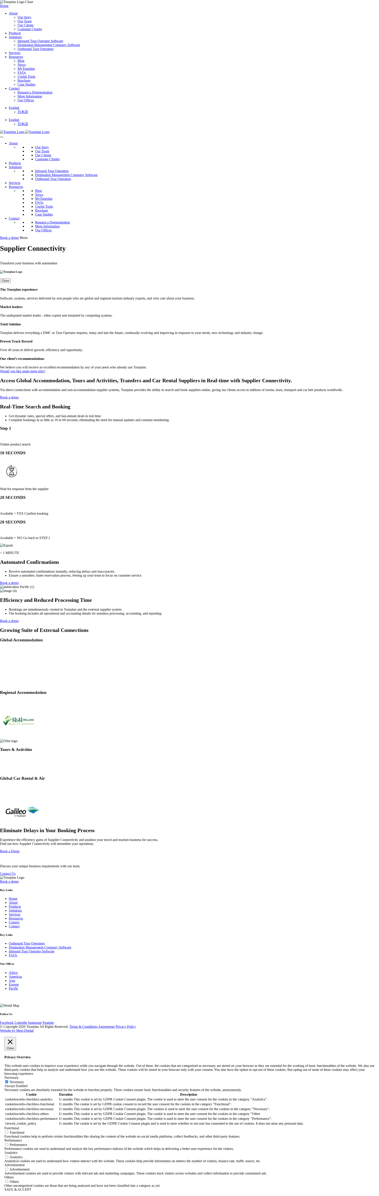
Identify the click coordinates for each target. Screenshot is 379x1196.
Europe (14, 984)
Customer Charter (30, 29)
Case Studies (26, 84)
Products (15, 33)
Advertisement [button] (14, 1165)
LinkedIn (20, 1023)
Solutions (15, 37)
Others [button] (9, 1177)
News (22, 65)
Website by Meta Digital (17, 1030)
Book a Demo (10, 851)
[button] (14, 108)
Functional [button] (11, 1128)
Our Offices (26, 100)
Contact (14, 88)
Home (4, 6)
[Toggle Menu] (2, 137)
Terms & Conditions (83, 1026)
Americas (15, 976)
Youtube (48, 1023)
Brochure (24, 80)
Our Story (24, 17)
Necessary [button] (11, 1077)
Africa (13, 972)
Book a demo (9, 238)
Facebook (7, 1023)
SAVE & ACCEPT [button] (17, 1189)
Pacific (13, 988)
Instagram (35, 1023)
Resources (16, 57)
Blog (21, 61)
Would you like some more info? (22, 371)
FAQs (22, 72)
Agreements (106, 1026)
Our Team (25, 21)
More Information (30, 96)
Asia (12, 980)
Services (14, 53)
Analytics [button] (11, 1153)
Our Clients (26, 25)
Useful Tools (26, 76)
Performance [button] (13, 1140)
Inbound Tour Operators (52, 171)
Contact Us (8, 873)
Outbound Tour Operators (36, 49)
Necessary (17, 1082)
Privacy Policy (126, 1026)
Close (5, 280)
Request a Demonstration (35, 92)
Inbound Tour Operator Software (40, 41)
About (13, 13)
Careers (14, 922)
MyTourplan (26, 68)
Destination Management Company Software (49, 45)
